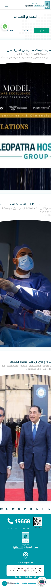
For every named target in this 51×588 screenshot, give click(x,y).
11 (42, 508)
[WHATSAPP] (5, 26)
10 (48, 508)
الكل (42, 30)
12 (36, 508)
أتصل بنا (18, 577)
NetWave (11, 583)
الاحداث (9, 30)
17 (7, 508)
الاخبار (25, 30)
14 (24, 508)
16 (13, 508)
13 (30, 508)
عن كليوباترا (30, 577)
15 (19, 508)
